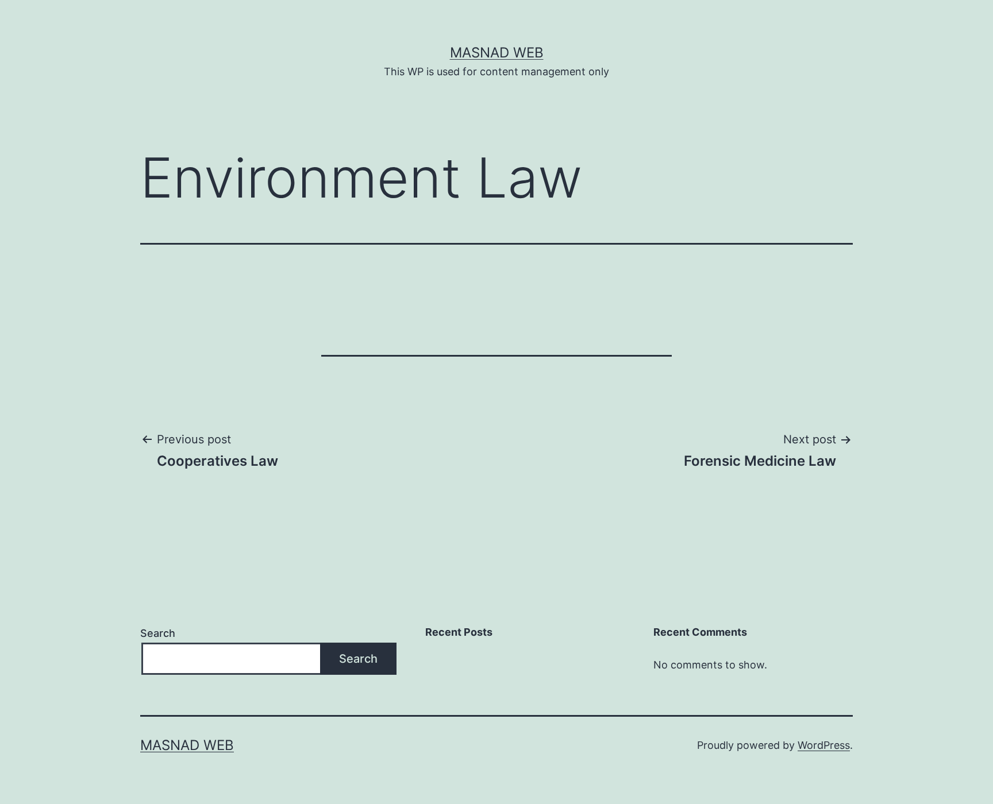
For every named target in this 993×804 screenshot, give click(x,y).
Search (157, 633)
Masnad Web (497, 52)
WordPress (824, 745)
